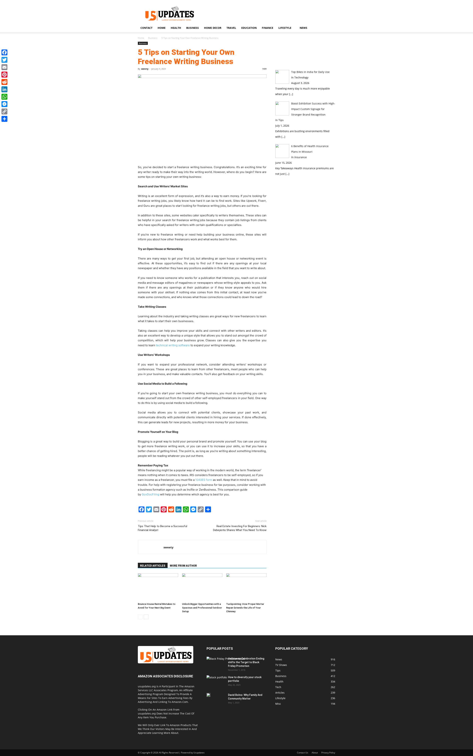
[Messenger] (4, 104)
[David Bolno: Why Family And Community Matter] (208, 695)
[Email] (4, 67)
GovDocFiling (150, 494)
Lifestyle (284, 28)
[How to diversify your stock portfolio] (217, 682)
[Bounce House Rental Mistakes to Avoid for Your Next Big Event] (158, 587)
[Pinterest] (4, 74)
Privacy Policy (328, 752)
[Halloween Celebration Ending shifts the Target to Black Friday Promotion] (226, 667)
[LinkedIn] (4, 89)
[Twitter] (4, 59)
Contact (146, 28)
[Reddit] (4, 82)
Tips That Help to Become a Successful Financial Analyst (162, 528)
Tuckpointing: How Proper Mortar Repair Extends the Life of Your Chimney (245, 608)
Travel (231, 28)
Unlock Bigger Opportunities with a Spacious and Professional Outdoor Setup (202, 608)
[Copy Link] (4, 111)
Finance (267, 28)
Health (176, 28)
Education (249, 28)
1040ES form (203, 480)
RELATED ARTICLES (152, 565)
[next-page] (146, 616)
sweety (144, 68)
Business (192, 28)
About (315, 752)
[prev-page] (140, 616)
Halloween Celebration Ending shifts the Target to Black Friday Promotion (246, 662)
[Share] (4, 119)
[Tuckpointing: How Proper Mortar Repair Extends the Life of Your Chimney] (246, 587)
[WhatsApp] (4, 96)
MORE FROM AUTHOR (183, 565)
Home (162, 28)
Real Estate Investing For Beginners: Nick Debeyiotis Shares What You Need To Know (239, 528)
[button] (330, 28)
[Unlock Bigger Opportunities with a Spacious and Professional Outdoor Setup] (202, 587)
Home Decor (212, 28)
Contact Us (302, 752)
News (303, 28)
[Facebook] (4, 52)
